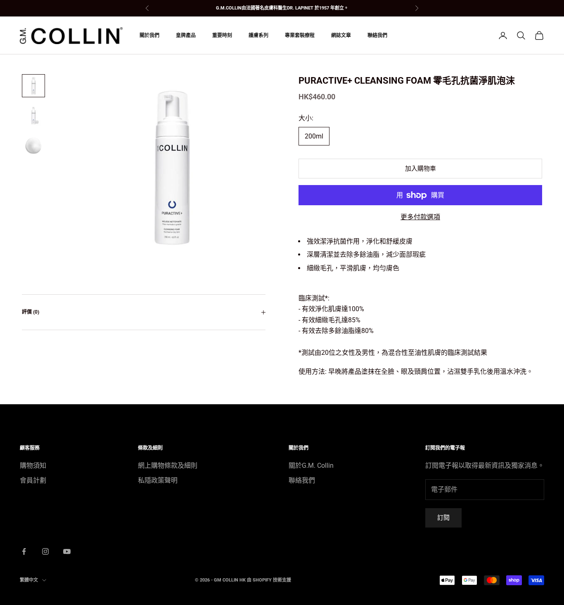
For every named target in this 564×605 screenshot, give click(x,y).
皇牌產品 (186, 35)
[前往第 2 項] (33, 115)
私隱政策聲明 (158, 480)
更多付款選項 (420, 217)
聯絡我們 (377, 35)
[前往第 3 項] (33, 145)
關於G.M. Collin (311, 465)
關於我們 (149, 35)
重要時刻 (222, 35)
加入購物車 (420, 168)
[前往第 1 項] (33, 85)
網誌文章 (341, 35)
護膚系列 (258, 35)
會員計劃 (33, 480)
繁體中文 (29, 580)
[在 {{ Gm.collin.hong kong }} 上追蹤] (24, 551)
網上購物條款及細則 (167, 465)
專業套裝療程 (300, 35)
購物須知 (33, 465)
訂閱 (443, 517)
